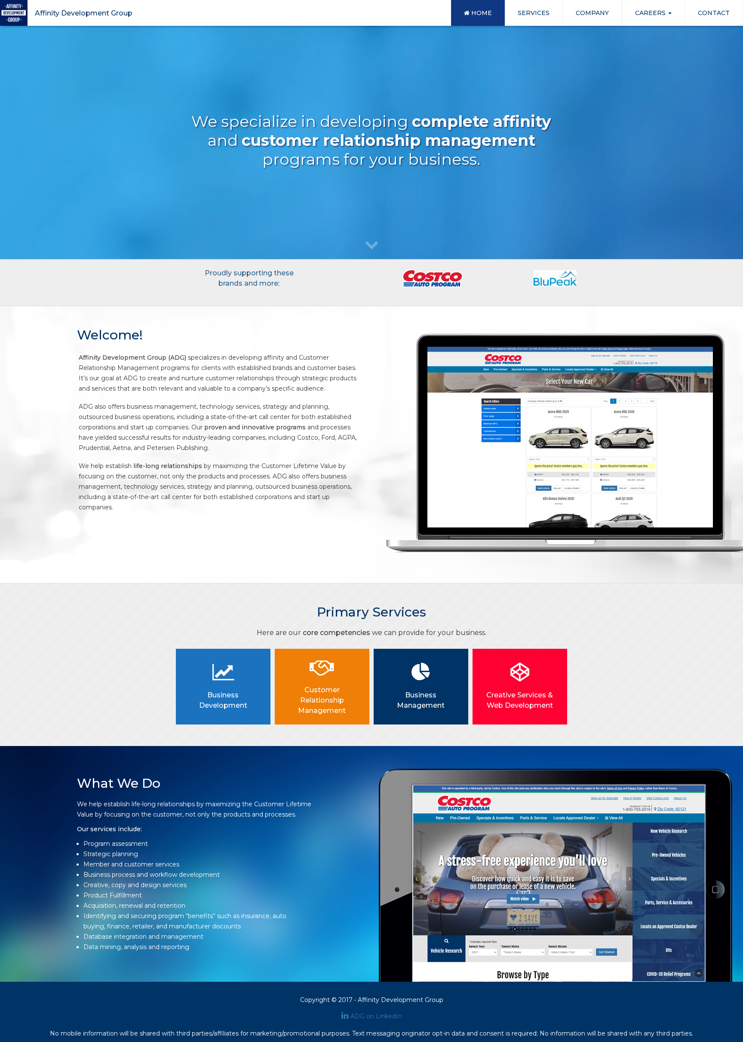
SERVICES (534, 13)
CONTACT (714, 13)
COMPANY (592, 13)
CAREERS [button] (651, 13)
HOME (481, 13)
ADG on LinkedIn (376, 1016)
